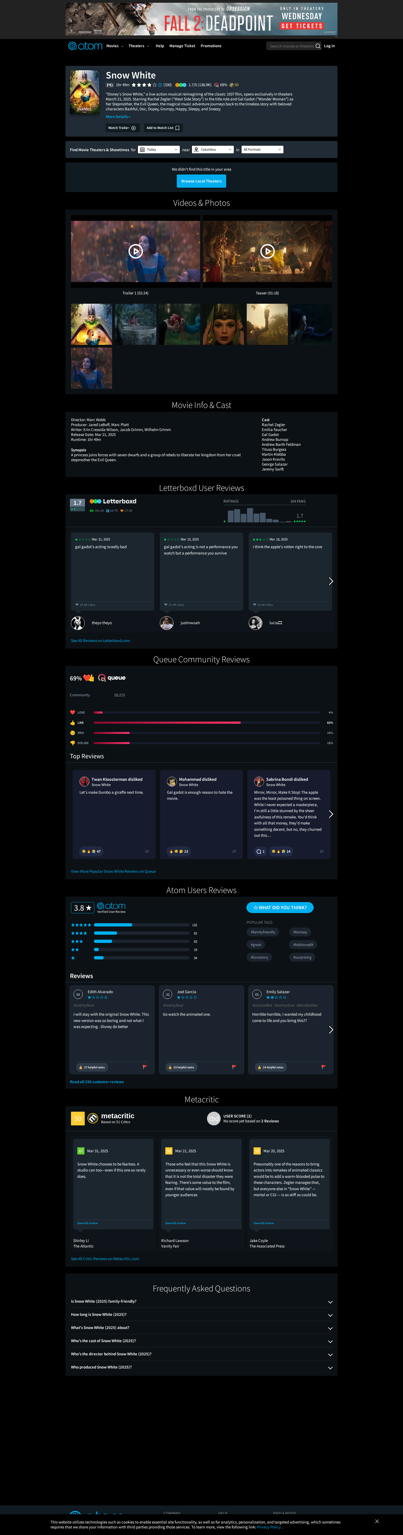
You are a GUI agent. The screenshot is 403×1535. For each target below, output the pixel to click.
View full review (87, 1223)
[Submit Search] (317, 46)
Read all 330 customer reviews (97, 1081)
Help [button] (160, 45)
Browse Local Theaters (201, 181)
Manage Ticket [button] (182, 45)
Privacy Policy (269, 1527)
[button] (159, 149)
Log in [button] (329, 45)
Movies (112, 45)
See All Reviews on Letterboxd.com (100, 640)
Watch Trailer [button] (119, 127)
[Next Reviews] (330, 581)
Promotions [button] (211, 45)
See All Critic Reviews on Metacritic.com (105, 1258)
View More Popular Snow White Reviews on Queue (113, 871)
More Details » (118, 116)
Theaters (136, 45)
